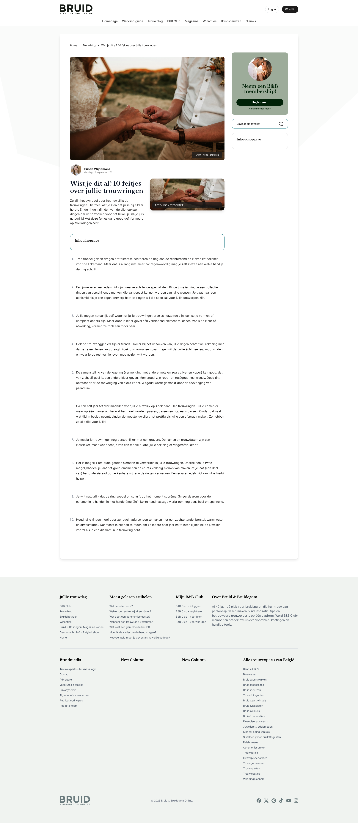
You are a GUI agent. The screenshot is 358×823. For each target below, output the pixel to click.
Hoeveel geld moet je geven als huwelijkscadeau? (139, 637)
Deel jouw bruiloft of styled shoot (80, 632)
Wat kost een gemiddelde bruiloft (129, 627)
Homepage (110, 21)
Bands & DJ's (251, 669)
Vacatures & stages (71, 684)
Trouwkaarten (251, 768)
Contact (64, 674)
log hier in (266, 108)
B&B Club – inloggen (188, 606)
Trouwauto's (250, 752)
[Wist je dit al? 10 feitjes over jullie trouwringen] (76, 9)
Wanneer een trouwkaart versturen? (131, 622)
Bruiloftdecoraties (254, 716)
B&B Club (173, 21)
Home (63, 637)
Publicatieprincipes (71, 700)
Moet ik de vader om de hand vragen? (132, 632)
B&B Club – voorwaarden (191, 622)
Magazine (191, 21)
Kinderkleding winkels (256, 732)
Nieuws (251, 21)
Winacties (209, 21)
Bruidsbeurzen (231, 21)
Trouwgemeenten (253, 763)
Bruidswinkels (251, 711)
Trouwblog (155, 21)
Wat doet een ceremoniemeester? (129, 616)
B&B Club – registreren (189, 611)
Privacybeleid (68, 690)
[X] (266, 800)
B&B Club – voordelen (189, 616)
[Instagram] (296, 800)
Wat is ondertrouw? (121, 606)
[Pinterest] (273, 800)
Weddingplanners (253, 779)
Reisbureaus (250, 742)
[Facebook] (259, 800)
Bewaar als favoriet (248, 123)
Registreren (259, 102)
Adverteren (66, 679)
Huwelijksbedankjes (255, 758)
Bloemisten (249, 674)
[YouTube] (288, 800)
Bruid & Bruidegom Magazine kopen (81, 627)
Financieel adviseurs (255, 721)
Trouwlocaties (251, 773)
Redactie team (68, 705)
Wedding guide (132, 21)
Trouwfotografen (253, 695)
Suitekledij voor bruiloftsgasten (262, 737)
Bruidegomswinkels (255, 679)
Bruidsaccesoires (253, 684)
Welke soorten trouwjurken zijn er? (130, 611)
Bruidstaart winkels (254, 700)
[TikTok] (281, 800)
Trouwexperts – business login (78, 669)
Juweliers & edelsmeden (258, 726)
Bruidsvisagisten (253, 705)
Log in (272, 9)
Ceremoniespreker (254, 747)
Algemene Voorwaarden (74, 695)
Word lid (290, 9)
